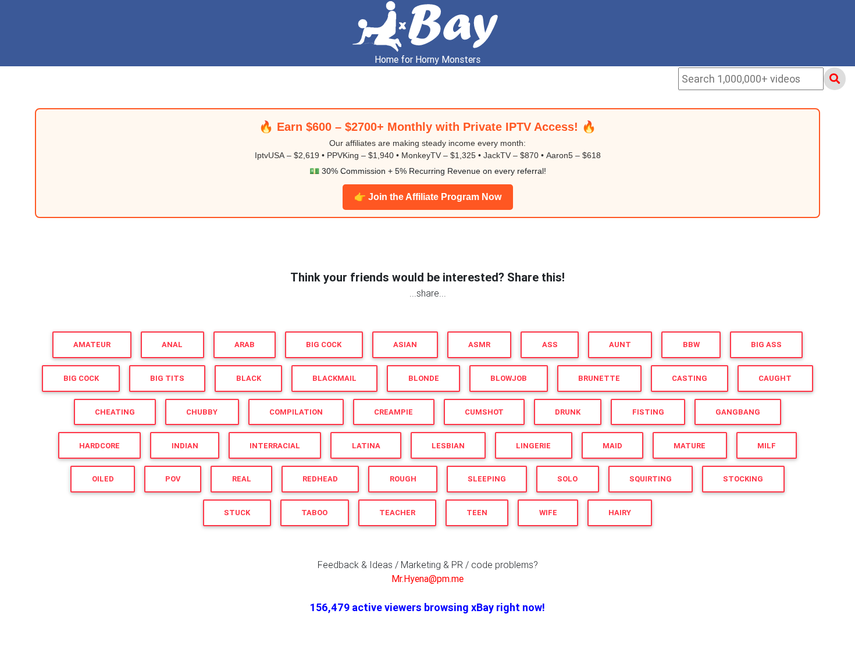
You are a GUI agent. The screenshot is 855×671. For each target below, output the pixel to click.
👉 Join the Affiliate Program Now (427, 197)
